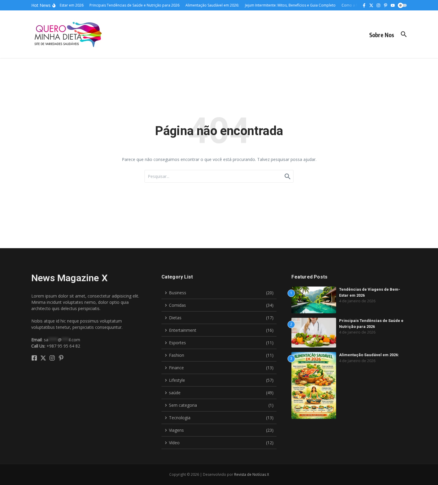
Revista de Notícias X (251, 474)
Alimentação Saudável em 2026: (369, 355)
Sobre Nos (381, 34)
